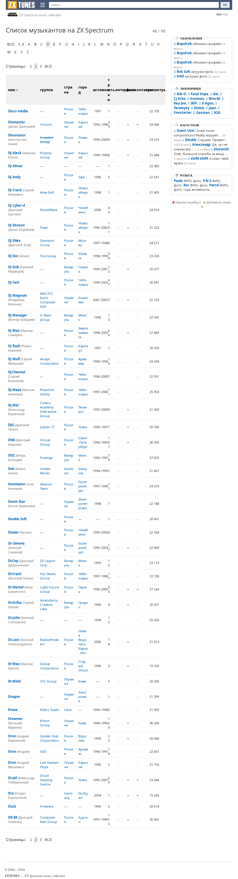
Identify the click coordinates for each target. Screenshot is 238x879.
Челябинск (83, 210)
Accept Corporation (49, 361)
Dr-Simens (16, 543)
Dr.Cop (13, 561)
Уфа (81, 177)
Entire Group (45, 722)
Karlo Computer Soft (47, 302)
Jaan (212, 108)
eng (225, 14)
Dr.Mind (14, 681)
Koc (186, 185)
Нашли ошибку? (188, 202)
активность (104, 89)
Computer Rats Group (48, 819)
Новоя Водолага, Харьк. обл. (83, 642)
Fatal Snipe (199, 94)
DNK (11, 440)
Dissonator (17, 135)
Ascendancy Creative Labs (49, 604)
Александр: (201, 144)
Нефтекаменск (83, 332)
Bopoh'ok (184, 44)
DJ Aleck (14, 153)
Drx (11, 793)
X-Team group (45, 317)
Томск (82, 427)
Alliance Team (46, 486)
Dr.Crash (14, 574)
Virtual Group (45, 442)
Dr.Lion (13, 639)
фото (131, 89)
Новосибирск (83, 192)
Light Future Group (49, 589)
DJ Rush (14, 346)
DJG (11, 425)
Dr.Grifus (15, 602)
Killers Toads (49, 709)
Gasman (203, 112)
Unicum (46, 124)
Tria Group (48, 256)
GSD (43, 751)
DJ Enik (13, 267)
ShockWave (48, 210)
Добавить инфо (218, 202)
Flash (44, 227)
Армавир (82, 361)
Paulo (178, 181)
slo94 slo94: (200, 158)
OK (225, 4)
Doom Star (16, 501)
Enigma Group (45, 155)
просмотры (156, 89)
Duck (12, 806)
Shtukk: (191, 140)
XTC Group (48, 681)
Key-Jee (180, 103)
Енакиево (83, 300)
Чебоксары (83, 111)
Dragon (14, 696)
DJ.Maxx (14, 390)
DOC (11, 455)
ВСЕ (11, 44)
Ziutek (199, 108)
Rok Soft (183, 71)
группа (46, 89)
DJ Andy (14, 177)
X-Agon (207, 103)
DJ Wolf (14, 359)
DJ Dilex (14, 240)
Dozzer (13, 532)
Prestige (46, 457)
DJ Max (13, 330)
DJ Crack (15, 190)
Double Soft (17, 519)
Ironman (197, 98)
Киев (82, 681)
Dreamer (15, 718)
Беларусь (68, 269)
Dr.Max (13, 664)
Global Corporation (49, 666)
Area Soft (47, 192)
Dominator (17, 484)
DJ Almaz (15, 166)
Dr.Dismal (16, 587)
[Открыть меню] (43, 5)
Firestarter (183, 112)
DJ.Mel (13, 405)
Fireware (46, 806)
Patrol (214, 185)
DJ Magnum (17, 295)
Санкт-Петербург (83, 442)
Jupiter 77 (47, 427)
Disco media (18, 111)
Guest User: (186, 130)
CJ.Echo (179, 98)
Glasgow (82, 470)
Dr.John (14, 617)
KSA (217, 112)
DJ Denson (16, 225)
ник (11, 89)
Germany (68, 795)
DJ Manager (17, 315)
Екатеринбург (82, 486)
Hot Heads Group (48, 576)
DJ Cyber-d (16, 205)
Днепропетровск (83, 503)
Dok (11, 468)
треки (108, 90)
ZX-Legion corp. (47, 563)
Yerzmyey (181, 108)
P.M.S (207, 181)
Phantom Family (47, 392)
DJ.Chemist (17, 372)
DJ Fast (13, 282)
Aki (215, 94)
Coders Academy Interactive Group (48, 409)
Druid (12, 778)
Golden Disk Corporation (49, 738)
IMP (194, 103)
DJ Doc (13, 256)
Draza (12, 709)
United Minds (45, 470)
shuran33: (221, 149)
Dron (12, 736)
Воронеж (82, 738)
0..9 (21, 44)
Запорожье (82, 696)
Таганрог (82, 409)
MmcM (214, 98)
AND (180, 76)
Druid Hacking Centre (46, 779)
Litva (67, 709)
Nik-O (181, 94)
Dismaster (16, 122)
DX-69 (12, 817)
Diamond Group (47, 242)
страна (68, 90)
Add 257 (46, 293)
